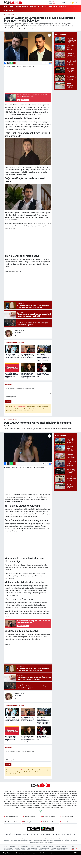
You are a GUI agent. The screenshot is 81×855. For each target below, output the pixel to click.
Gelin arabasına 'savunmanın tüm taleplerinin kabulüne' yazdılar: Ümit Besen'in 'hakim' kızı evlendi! (43, 357)
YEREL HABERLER (61, 849)
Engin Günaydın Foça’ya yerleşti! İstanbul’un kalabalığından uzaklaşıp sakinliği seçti (28, 375)
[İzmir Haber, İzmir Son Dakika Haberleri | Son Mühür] (13, 2)
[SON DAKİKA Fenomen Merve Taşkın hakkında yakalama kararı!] (28, 447)
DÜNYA (50, 7)
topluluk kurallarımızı (20, 406)
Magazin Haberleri (10, 14)
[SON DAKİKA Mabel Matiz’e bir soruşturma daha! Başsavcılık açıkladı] (12, 367)
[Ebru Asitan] (8, 333)
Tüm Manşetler (28, 822)
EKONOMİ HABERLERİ (61, 846)
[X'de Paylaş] (8, 63)
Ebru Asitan (8, 66)
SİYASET (18, 7)
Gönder (8, 401)
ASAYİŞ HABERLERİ (44, 848)
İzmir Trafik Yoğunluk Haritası (66, 817)
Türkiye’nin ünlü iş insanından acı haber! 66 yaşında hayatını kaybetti (12, 356)
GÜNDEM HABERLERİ (35, 846)
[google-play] (48, 828)
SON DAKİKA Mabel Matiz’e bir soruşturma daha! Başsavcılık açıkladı (11, 375)
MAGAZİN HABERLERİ (20, 848)
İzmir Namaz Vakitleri (49, 816)
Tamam (75, 852)
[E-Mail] (15, 336)
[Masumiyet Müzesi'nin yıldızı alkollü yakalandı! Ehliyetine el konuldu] (28, 349)
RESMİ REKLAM (9, 10)
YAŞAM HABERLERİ (49, 849)
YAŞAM (44, 7)
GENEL (55, 7)
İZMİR (5, 7)
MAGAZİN (37, 7)
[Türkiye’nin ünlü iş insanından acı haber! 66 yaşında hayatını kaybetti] (12, 349)
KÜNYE (5, 846)
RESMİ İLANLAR (64, 7)
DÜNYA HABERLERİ (32, 848)
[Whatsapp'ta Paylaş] (11, 63)
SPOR (31, 7)
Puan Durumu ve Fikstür (11, 822)
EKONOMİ (25, 7)
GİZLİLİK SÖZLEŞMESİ (22, 846)
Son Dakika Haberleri (48, 822)
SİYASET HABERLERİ (48, 846)
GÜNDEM (11, 7)
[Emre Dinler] (28, 151)
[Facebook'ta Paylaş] (5, 63)
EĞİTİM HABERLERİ (8, 849)
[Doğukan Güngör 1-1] (28, 197)
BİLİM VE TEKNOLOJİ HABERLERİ (60, 848)
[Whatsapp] (40, 811)
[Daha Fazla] (14, 63)
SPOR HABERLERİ (8, 848)
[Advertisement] (28, 80)
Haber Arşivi (65, 822)
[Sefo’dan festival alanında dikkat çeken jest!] (44, 367)
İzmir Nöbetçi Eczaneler (12, 816)
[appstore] (33, 828)
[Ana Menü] (75, 10)
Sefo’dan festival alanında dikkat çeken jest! (43, 374)
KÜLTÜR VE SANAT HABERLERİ (23, 849)
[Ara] (75, 7)
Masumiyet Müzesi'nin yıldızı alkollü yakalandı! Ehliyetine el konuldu (27, 356)
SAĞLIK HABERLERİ (37, 849)
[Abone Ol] (50, 63)
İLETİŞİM (12, 846)
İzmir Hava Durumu (30, 816)
